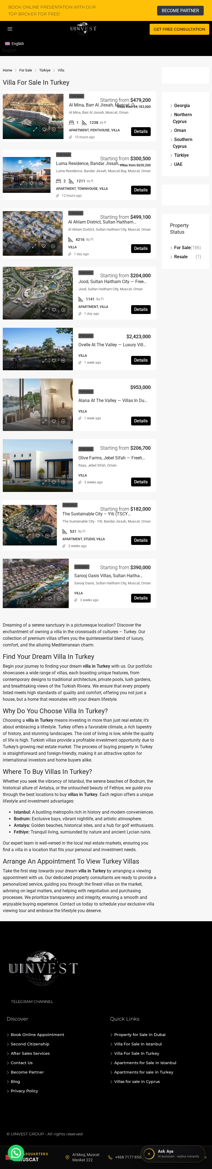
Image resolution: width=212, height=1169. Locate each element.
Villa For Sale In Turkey (136, 1053)
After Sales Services (30, 1053)
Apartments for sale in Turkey (143, 1072)
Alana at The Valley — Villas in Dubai (114, 400)
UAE (178, 164)
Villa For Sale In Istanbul (138, 1044)
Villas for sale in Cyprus (137, 1081)
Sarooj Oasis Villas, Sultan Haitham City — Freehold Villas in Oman (139, 575)
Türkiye (181, 155)
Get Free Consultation (179, 29)
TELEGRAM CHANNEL (32, 1001)
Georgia (182, 105)
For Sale (182, 247)
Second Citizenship (30, 1044)
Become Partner (27, 1072)
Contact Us (22, 1062)
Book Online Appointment (37, 1034)
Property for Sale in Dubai (140, 1034)
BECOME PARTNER (180, 10)
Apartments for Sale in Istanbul (145, 1062)
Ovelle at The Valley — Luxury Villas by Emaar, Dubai (129, 344)
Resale (181, 256)
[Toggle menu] (10, 29)
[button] (16, 1153)
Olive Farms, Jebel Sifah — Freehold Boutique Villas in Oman (137, 457)
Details (141, 131)
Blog (15, 1081)
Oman (180, 130)
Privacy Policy (24, 1090)
